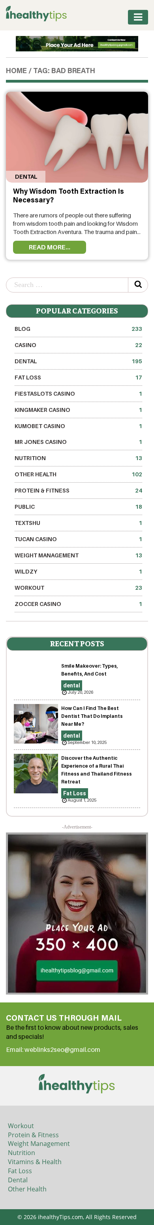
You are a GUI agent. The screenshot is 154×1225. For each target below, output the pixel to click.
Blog (78, 328)
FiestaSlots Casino (78, 393)
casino (78, 345)
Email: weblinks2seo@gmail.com (53, 1049)
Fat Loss (78, 377)
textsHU (78, 522)
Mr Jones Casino (78, 441)
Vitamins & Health (35, 1161)
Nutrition (78, 458)
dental (26, 176)
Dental (18, 1180)
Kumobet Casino (78, 426)
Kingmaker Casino (78, 409)
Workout (78, 587)
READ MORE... (49, 247)
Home (16, 71)
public (78, 506)
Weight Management (78, 555)
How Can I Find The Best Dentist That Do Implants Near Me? (92, 716)
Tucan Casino (78, 539)
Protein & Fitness (78, 490)
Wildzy (78, 571)
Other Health (78, 474)
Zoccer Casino (78, 603)
